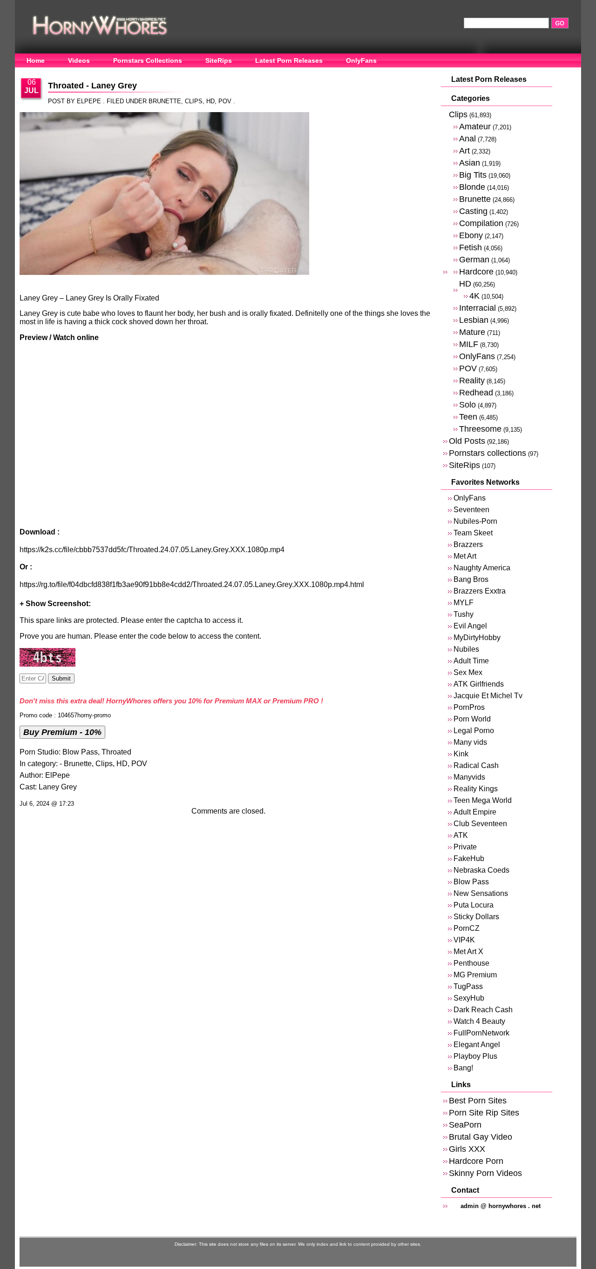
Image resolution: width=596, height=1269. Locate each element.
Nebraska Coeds (481, 870)
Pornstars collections (487, 453)
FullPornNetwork (481, 1033)
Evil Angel (470, 626)
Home (36, 60)
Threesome (480, 429)
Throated (116, 752)
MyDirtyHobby (477, 637)
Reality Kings (476, 789)
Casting (473, 211)
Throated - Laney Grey (92, 85)
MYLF (464, 603)
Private (465, 847)
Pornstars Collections (147, 60)
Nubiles (466, 649)
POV (224, 101)
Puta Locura (474, 905)
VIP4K (464, 940)
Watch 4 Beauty (479, 1021)
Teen (468, 416)
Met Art (465, 556)
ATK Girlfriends (479, 684)
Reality (472, 380)
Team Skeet (473, 533)
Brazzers (468, 544)
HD (210, 101)
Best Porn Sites (478, 1100)
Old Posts (467, 441)
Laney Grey (58, 787)
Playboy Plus (475, 1056)
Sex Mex (468, 672)
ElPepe (57, 775)
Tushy (464, 614)
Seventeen (471, 510)
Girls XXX (467, 1149)
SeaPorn (465, 1124)
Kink (461, 754)
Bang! (463, 1068)
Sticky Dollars (476, 917)
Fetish (470, 247)
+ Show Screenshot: (55, 604)
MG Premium (475, 975)
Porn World (472, 719)
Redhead (476, 392)
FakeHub (469, 858)
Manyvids (469, 777)
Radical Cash (476, 765)
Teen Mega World (483, 800)
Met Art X (468, 951)
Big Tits (473, 175)
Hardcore (476, 271)
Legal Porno (474, 731)
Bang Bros (471, 579)
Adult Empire (475, 812)
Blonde (472, 187)
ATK (461, 835)
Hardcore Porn (476, 1161)
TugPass (468, 986)
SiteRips (218, 60)
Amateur (475, 126)
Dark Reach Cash (483, 1010)
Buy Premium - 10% (62, 732)
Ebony (471, 235)
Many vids (470, 742)
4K (474, 296)
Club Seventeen (480, 824)
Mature (472, 332)
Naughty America (482, 568)
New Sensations (481, 893)
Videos (79, 60)
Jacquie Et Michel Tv (488, 696)
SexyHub (469, 998)
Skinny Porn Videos (485, 1173)
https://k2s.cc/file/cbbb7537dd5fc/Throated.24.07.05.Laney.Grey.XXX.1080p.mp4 (152, 550)
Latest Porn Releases (289, 60)
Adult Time (471, 661)
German (474, 259)
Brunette (165, 101)
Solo (467, 404)
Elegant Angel (477, 1045)
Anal (467, 138)
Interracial (477, 308)
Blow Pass (80, 752)
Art (464, 150)
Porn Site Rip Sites (484, 1112)
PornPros (469, 707)
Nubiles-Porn (475, 521)
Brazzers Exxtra (480, 591)
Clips (194, 101)
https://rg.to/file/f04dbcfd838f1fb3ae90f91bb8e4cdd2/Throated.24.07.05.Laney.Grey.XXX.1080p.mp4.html (192, 584)
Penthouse (471, 963)
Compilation (481, 223)
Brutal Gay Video (480, 1137)
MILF (468, 344)
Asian (469, 162)
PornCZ (467, 928)
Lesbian (473, 320)
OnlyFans (361, 60)
